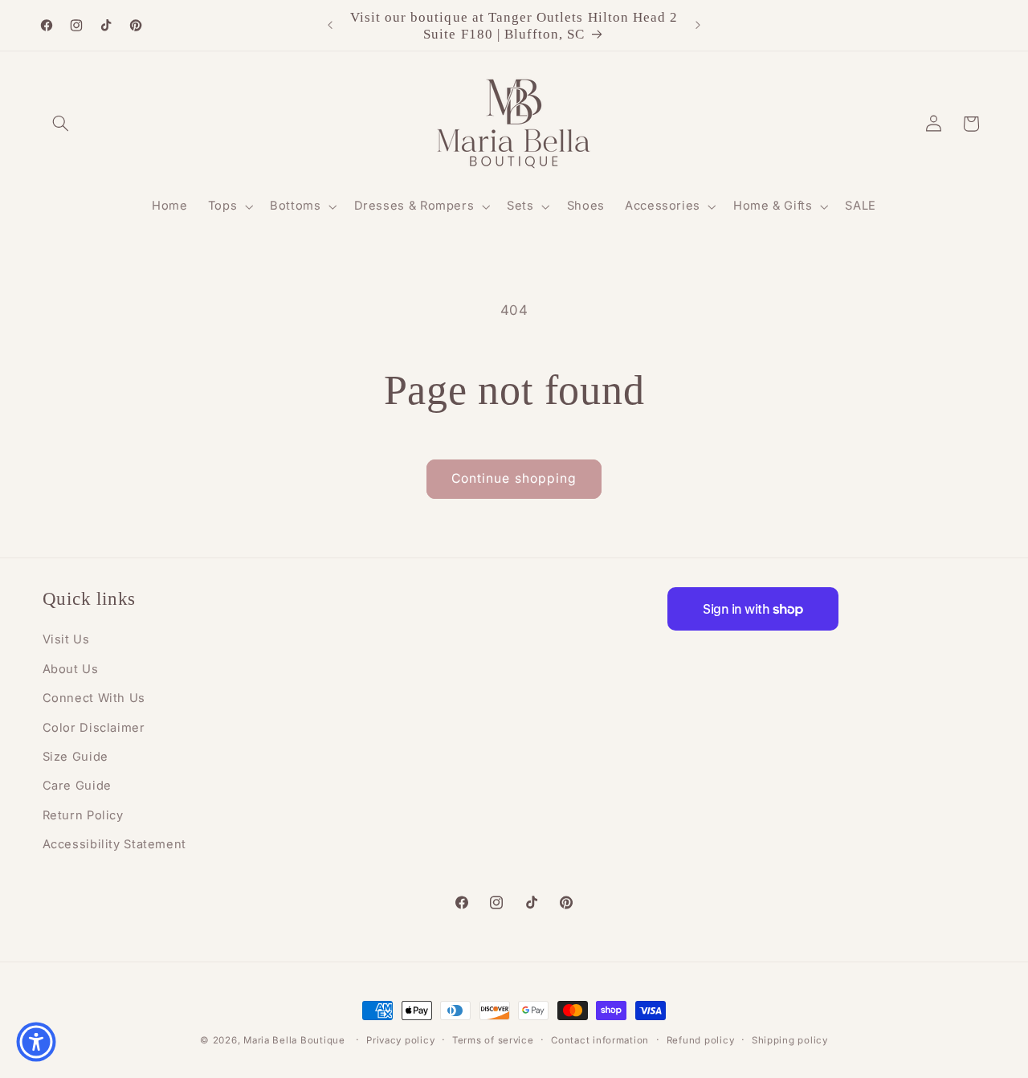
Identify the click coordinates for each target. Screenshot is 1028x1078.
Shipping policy (790, 1040)
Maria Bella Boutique (294, 1040)
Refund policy (701, 1040)
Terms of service (493, 1040)
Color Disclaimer (94, 728)
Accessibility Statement (115, 844)
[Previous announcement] (330, 26)
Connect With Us (94, 698)
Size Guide (75, 756)
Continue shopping (514, 478)
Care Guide (77, 785)
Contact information (600, 1040)
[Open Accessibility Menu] (36, 1042)
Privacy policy (400, 1040)
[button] (61, 123)
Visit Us (66, 639)
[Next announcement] (698, 26)
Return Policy (83, 815)
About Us (71, 669)
